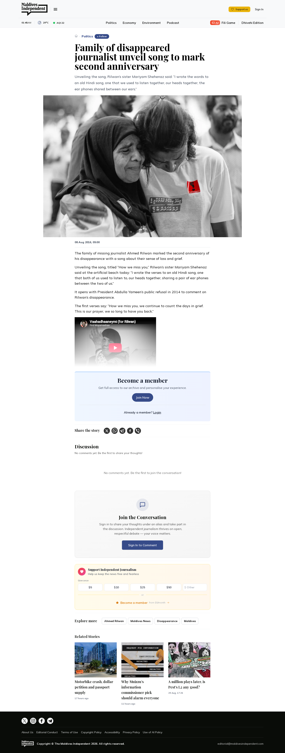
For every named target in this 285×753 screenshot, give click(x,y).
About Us (27, 732)
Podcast (173, 23)
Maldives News (140, 621)
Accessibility (112, 732)
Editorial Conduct (47, 732)
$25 (142, 587)
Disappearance (167, 621)
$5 (90, 587)
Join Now (142, 397)
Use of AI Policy (152, 732)
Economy (129, 23)
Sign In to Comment (142, 545)
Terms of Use (69, 732)
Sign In (259, 9)
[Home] (76, 35)
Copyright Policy (91, 732)
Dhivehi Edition (252, 23)
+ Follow (102, 36)
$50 (169, 587)
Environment (151, 23)
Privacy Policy (131, 732)
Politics (111, 23)
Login (157, 412)
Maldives (190, 621)
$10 (116, 587)
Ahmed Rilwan (114, 621)
